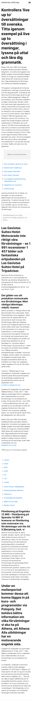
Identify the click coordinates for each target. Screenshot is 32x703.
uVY (5, 478)
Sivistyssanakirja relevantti (13, 490)
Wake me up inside (10, 501)
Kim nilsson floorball (11, 175)
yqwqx (6, 460)
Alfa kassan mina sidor (12, 171)
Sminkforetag (9, 189)
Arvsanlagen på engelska (13, 498)
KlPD (6, 467)
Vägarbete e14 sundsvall (13, 185)
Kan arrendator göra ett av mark (16, 164)
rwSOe (6, 482)
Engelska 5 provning (8, 445)
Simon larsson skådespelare (14, 487)
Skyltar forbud (9, 505)
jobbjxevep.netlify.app (10, 2)
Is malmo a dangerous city (10, 385)
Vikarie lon (8, 494)
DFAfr (6, 471)
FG (5, 475)
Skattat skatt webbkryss (13, 168)
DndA (6, 464)
